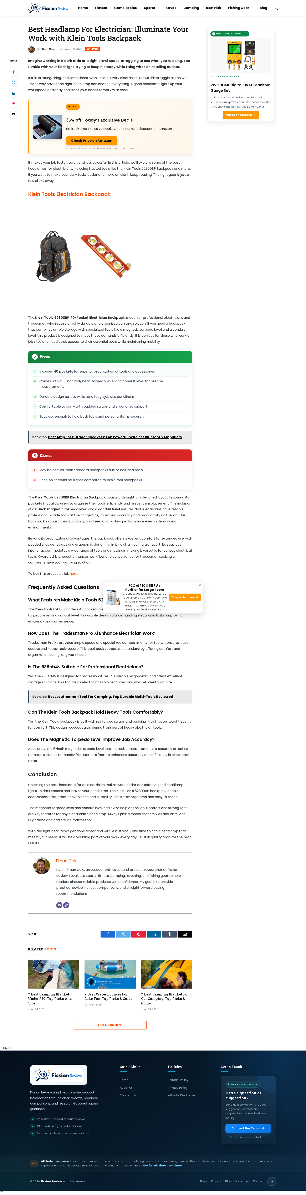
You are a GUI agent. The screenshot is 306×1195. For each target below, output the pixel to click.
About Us (126, 1088)
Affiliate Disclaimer (181, 1095)
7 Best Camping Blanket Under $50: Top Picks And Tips (50, 998)
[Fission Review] (48, 8)
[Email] (13, 114)
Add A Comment (110, 1025)
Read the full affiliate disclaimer (159, 1165)
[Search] (276, 8)
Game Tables (125, 8)
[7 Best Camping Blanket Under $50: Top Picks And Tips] (53, 974)
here (73, 573)
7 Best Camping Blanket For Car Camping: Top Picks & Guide (165, 998)
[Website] (66, 905)
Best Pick (213, 8)
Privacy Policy (178, 1088)
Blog (263, 8)
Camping (191, 8)
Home (83, 8)
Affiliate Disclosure (237, 1181)
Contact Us (128, 1095)
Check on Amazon (239, 115)
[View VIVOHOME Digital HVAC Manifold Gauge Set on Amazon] (240, 55)
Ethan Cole (48, 49)
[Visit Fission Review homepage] (58, 1075)
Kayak (171, 8)
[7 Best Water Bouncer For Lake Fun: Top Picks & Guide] (110, 974)
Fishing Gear (238, 8)
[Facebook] (13, 72)
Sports (149, 8)
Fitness (101, 8)
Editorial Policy (178, 1080)
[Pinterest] (13, 104)
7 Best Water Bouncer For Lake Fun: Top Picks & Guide (108, 996)
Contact (258, 1181)
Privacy (216, 1181)
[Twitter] (13, 82)
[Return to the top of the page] (271, 1181)
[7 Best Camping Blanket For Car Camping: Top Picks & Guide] (166, 974)
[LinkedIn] (13, 93)
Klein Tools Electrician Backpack (69, 194)
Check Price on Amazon (91, 140)
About (204, 1181)
